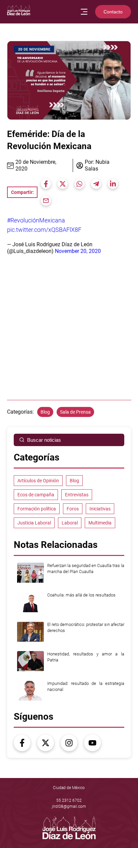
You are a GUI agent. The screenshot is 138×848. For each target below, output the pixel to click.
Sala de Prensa (75, 412)
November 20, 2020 (78, 251)
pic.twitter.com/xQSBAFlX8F (44, 229)
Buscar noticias (44, 440)
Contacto (113, 11)
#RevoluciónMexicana (36, 220)
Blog (45, 412)
